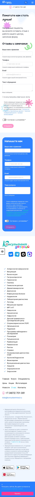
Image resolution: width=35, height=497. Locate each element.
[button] (32, 3)
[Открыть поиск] (25, 2)
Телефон (5, 60)
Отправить (8, 126)
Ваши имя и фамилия (10, 50)
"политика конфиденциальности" (15, 214)
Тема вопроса (10, 185)
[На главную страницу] (7, 3)
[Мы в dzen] (23, 254)
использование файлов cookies (12, 489)
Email (4, 70)
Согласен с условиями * (16, 120)
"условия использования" (13, 215)
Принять (17, 493)
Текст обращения (9, 82)
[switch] (4, 120)
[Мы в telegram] (17, 254)
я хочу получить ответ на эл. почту (17, 97)
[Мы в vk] (10, 254)
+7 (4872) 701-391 (15, 442)
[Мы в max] (29, 254)
